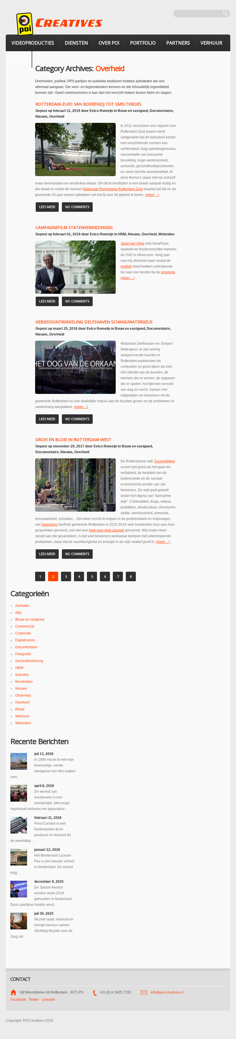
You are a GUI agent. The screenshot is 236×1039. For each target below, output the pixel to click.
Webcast (22, 716)
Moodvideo (24, 682)
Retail (19, 709)
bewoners (49, 525)
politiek (126, 266)
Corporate (23, 633)
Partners (178, 43)
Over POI (109, 43)
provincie (168, 272)
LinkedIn (48, 1000)
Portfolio (143, 43)
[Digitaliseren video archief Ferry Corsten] (18, 825)
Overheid (56, 117)
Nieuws (41, 117)
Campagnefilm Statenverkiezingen (74, 227)
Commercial (24, 626)
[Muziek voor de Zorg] (18, 921)
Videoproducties (33, 43)
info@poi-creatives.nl (167, 992)
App (18, 613)
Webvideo (166, 234)
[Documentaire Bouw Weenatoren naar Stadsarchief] (18, 761)
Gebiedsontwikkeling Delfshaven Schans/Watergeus (94, 322)
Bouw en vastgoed (133, 111)
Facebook (18, 1000)
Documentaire (161, 111)
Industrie (22, 675)
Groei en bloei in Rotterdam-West (73, 439)
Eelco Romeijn (101, 111)
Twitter (34, 1000)
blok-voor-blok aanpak (106, 530)
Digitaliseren (25, 640)
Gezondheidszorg (29, 661)
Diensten (76, 43)
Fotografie (23, 654)
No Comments (77, 207)
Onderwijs (23, 695)
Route (19, 59)
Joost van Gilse (132, 243)
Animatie (22, 606)
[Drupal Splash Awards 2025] (18, 889)
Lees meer (47, 207)
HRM (122, 234)
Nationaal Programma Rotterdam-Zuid (113, 189)
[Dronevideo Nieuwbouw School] (18, 857)
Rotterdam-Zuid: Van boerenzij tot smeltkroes (88, 104)
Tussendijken (164, 461)
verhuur (211, 43)
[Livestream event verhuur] (18, 793)
